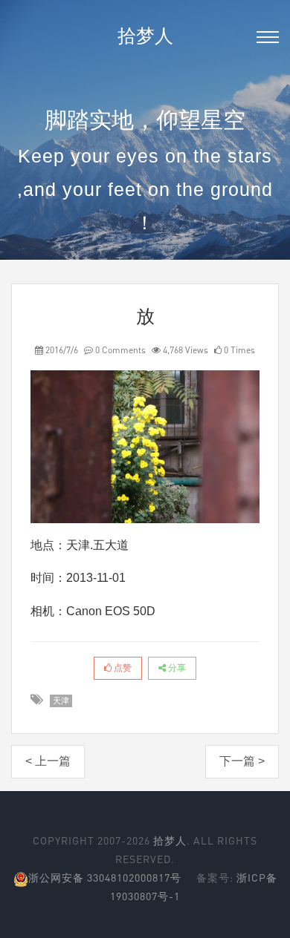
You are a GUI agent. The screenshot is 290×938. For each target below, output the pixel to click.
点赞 (122, 668)
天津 (61, 700)
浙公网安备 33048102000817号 (104, 877)
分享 (176, 668)
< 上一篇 (48, 761)
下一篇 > (242, 761)
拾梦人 (145, 35)
